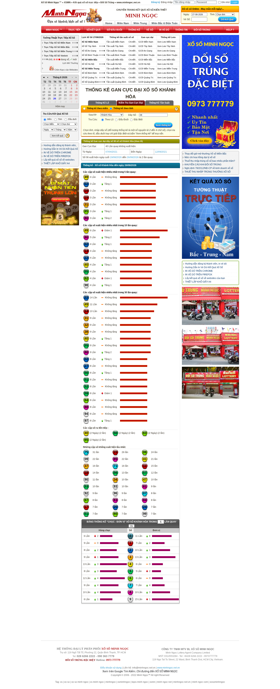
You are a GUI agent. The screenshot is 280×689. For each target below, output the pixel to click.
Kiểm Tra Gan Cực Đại (131, 102)
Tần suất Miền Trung (116, 68)
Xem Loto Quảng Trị (166, 77)
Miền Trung (140, 23)
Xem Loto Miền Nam (166, 42)
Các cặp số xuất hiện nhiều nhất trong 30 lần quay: (110, 292)
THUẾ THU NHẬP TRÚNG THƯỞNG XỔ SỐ (207, 171)
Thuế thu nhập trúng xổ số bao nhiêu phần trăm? (210, 161)
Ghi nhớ (225, 2)
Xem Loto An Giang (166, 51)
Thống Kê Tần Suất (159, 102)
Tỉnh (59, 119)
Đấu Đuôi (123, 119)
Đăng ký (155, 2)
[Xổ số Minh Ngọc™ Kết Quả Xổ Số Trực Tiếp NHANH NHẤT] (71, 16)
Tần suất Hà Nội (113, 64)
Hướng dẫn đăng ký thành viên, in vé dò (206, 263)
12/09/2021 (161, 151)
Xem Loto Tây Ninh (166, 46)
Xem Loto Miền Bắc (166, 60)
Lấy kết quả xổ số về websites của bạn (205, 278)
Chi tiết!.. (133, 42)
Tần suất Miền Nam (115, 42)
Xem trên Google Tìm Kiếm (118, 671)
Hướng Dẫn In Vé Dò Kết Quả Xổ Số (204, 267)
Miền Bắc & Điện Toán (165, 23)
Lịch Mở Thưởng (70, 63)
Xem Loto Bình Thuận (167, 55)
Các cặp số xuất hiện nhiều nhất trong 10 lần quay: (110, 225)
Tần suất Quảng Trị (115, 77)
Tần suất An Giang (114, 51)
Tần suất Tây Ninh (114, 46)
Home (108, 23)
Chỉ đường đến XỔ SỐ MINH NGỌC (157, 671)
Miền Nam (123, 23)
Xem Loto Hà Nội (165, 64)
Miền (49, 119)
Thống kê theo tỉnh (123, 108)
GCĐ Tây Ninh (145, 46)
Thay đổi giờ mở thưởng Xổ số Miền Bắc (205, 153)
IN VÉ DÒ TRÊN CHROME (57, 152)
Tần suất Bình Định (115, 73)
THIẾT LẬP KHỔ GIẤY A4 (57, 163)
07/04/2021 (111, 151)
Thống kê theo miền (97, 108)
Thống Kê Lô (102, 102)
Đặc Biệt (137, 119)
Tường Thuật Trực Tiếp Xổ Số (59, 37)
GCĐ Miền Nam (145, 42)
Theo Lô (109, 119)
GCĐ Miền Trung (146, 68)
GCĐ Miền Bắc (145, 60)
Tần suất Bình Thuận (116, 55)
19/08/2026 (116, 157)
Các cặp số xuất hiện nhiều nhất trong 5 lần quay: (109, 172)
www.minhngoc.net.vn (168, 667)
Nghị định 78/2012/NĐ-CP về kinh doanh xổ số (209, 168)
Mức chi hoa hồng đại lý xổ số (200, 157)
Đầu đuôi (72, 119)
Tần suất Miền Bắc (115, 60)
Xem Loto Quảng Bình (167, 82)
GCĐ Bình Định (145, 73)
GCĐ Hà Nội (144, 64)
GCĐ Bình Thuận (146, 55)
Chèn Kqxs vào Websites (66, 70)
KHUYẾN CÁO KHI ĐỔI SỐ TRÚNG (203, 164)
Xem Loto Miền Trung (167, 68)
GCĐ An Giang (145, 51)
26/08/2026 (133, 157)
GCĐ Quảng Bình (146, 82)
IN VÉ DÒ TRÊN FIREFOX (57, 156)
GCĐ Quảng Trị (145, 77)
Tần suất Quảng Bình (116, 82)
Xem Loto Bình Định (166, 73)
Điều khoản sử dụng (111, 667)
